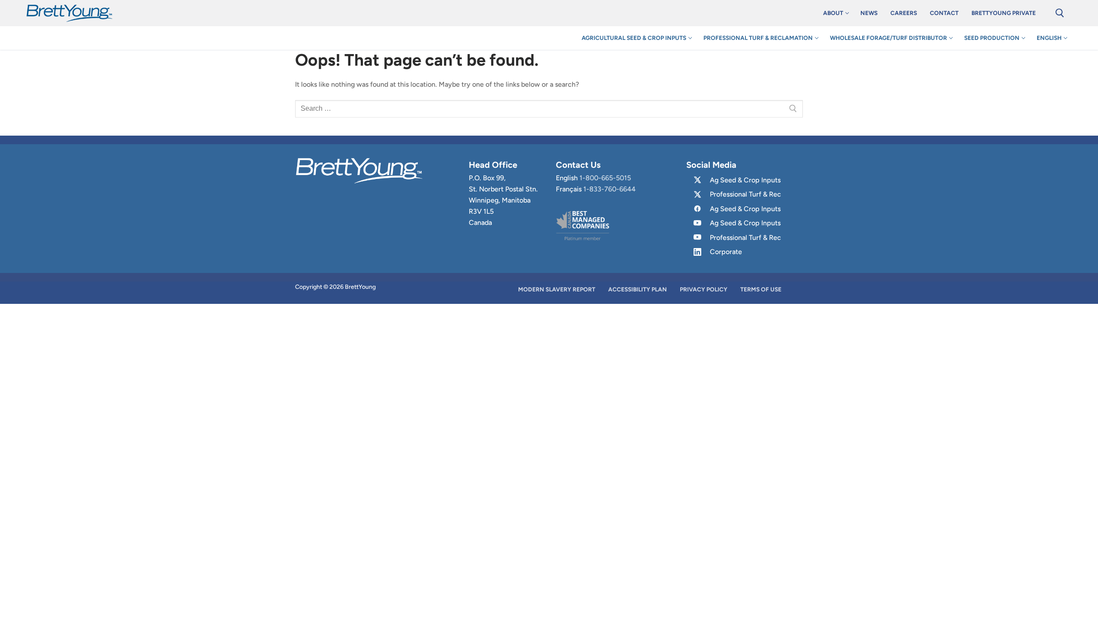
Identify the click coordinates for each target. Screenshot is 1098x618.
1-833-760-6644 (609, 189)
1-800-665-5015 (605, 178)
